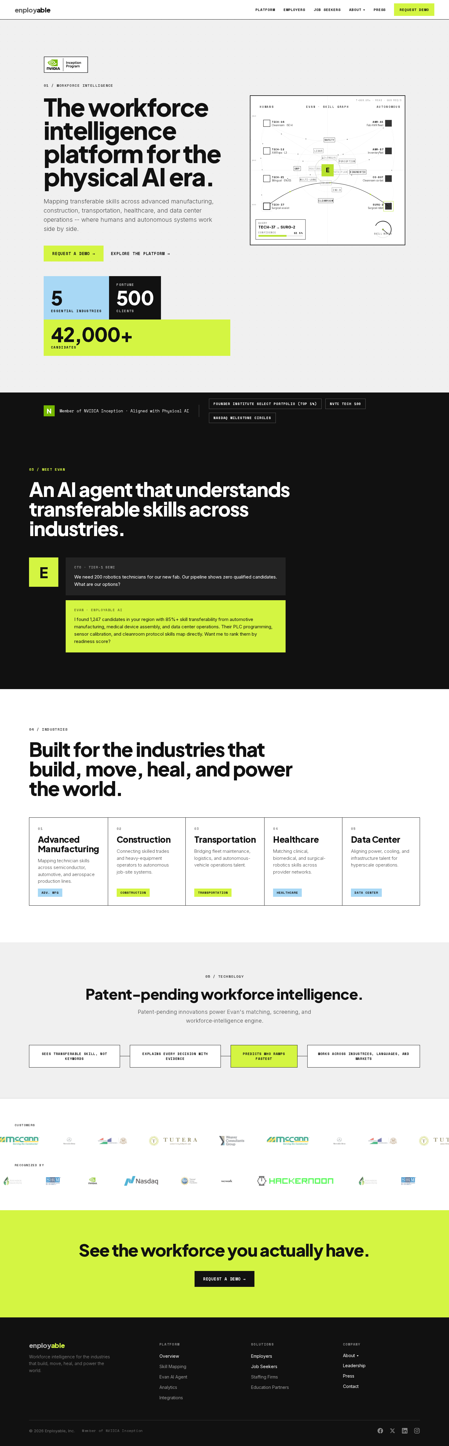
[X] (392, 1431)
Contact (351, 1386)
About (355, 9)
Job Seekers (327, 9)
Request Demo (414, 9)
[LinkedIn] (405, 1431)
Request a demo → (224, 1279)
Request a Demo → (73, 253)
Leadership (354, 1365)
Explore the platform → (140, 253)
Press (380, 9)
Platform (265, 9)
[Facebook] (380, 1431)
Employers (294, 9)
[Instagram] (417, 1431)
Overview (169, 1356)
